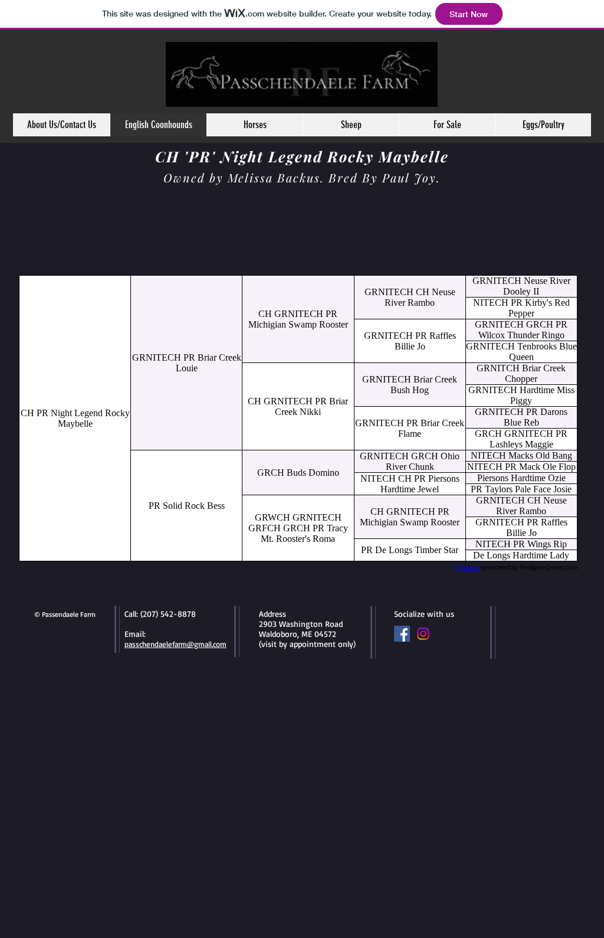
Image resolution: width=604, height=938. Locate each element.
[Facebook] (402, 634)
